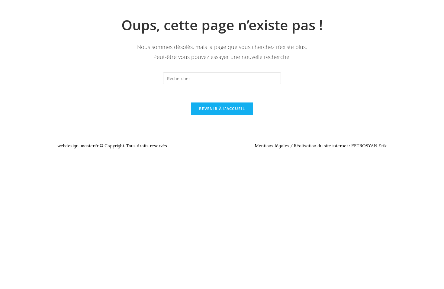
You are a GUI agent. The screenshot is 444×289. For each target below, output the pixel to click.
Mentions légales (272, 145)
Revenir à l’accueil (222, 108)
